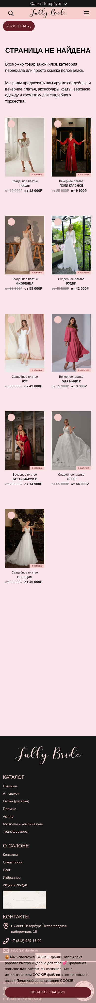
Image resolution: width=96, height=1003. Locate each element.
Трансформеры (15, 831)
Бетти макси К (25, 479)
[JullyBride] (48, 13)
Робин (24, 186)
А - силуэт (11, 793)
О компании (12, 862)
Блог (6, 870)
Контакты (10, 855)
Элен (71, 479)
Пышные (10, 786)
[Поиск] (11, 13)
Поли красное (71, 185)
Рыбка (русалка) (16, 801)
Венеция (24, 577)
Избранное (12, 877)
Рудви (71, 283)
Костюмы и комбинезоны (23, 824)
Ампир (8, 816)
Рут (25, 381)
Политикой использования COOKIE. (45, 981)
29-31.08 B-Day (19, 26)
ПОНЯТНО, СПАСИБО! (48, 992)
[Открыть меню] (87, 13)
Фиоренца (24, 283)
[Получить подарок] (24, 900)
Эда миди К (71, 381)
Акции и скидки (15, 885)
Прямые (9, 809)
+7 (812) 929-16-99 (26, 941)
